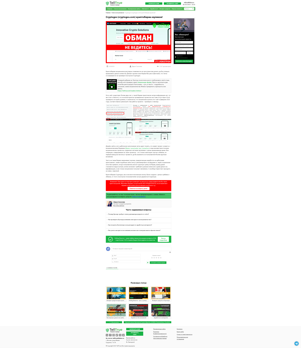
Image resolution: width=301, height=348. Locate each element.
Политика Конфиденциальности (159, 332)
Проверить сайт (172, 3)
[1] (152, 257)
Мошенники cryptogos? (115, 322)
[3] (156, 257)
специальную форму (144, 82)
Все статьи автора (118, 205)
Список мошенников (120, 9)
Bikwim (127, 148)
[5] (161, 257)
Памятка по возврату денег (138, 188)
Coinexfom (145, 148)
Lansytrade (134, 148)
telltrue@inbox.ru (189, 2)
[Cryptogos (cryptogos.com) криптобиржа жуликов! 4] (138, 124)
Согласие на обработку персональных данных (160, 337)
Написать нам (154, 3)
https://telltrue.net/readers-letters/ (129, 91)
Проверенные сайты (134, 9)
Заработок (153, 9)
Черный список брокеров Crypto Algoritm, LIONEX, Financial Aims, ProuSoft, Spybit (147, 322)
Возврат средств (165, 9)
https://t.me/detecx (138, 196)
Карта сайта (180, 332)
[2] (154, 257)
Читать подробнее (163, 239)
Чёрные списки (176, 9)
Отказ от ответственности (184, 334)
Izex (140, 148)
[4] (158, 257)
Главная (110, 9)
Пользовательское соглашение (182, 338)
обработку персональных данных (182, 57)
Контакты (179, 329)
